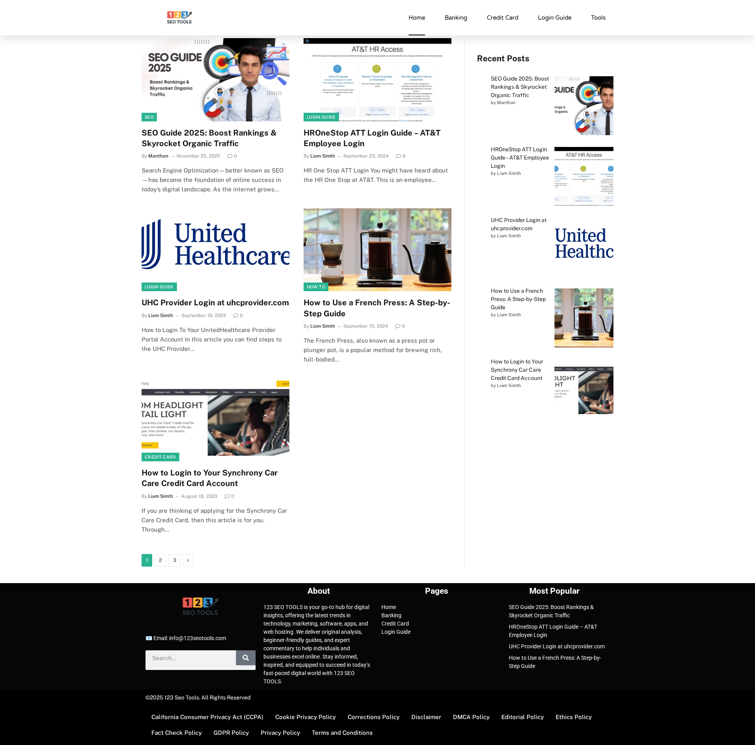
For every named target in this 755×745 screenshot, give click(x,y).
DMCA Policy (471, 717)
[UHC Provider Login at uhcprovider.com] (215, 250)
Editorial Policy (522, 717)
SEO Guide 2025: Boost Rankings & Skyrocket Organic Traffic (209, 138)
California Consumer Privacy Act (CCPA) (207, 717)
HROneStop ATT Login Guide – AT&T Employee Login (372, 138)
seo (149, 117)
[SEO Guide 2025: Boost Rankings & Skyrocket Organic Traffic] (215, 79)
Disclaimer (426, 717)
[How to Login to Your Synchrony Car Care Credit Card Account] (215, 420)
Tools (598, 17)
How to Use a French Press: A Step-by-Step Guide (377, 308)
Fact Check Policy (176, 732)
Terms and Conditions (342, 732)
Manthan (158, 156)
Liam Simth (322, 156)
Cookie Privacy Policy (305, 717)
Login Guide (554, 17)
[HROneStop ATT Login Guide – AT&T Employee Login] (377, 79)
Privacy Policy (280, 732)
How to (316, 286)
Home (417, 17)
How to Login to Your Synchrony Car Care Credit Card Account (210, 478)
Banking (456, 17)
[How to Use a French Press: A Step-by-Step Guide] (377, 250)
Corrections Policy (374, 717)
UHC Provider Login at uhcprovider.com (215, 302)
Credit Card (502, 17)
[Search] (246, 657)
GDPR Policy (231, 732)
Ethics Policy (574, 717)
